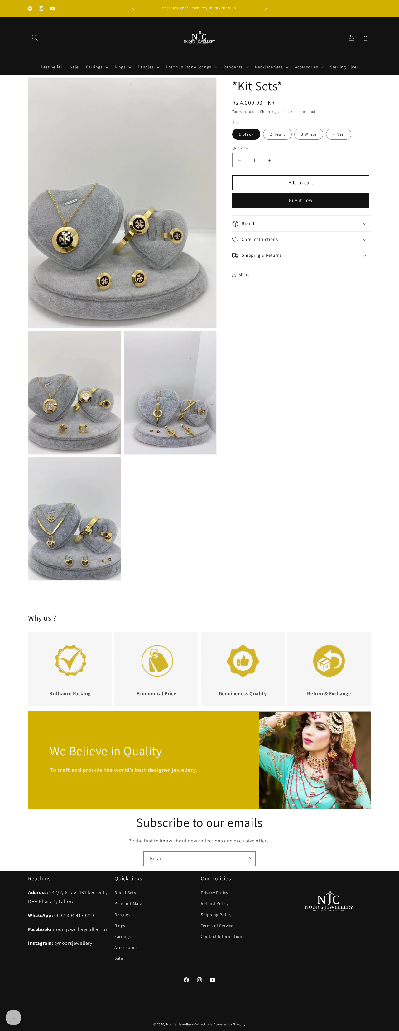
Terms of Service (217, 925)
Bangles (122, 914)
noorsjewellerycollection (80, 929)
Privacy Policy (214, 893)
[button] (35, 38)
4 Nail (339, 134)
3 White (309, 134)
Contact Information (221, 937)
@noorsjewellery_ (75, 943)
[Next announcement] (266, 8)
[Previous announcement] (133, 8)
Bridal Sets (125, 893)
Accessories (126, 947)
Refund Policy (214, 904)
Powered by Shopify (230, 1024)
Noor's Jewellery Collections (189, 1024)
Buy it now (301, 201)
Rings (119, 925)
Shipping (268, 111)
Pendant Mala (128, 904)
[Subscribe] (248, 858)
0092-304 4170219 (74, 915)
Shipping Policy (216, 914)
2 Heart (277, 134)
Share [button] (244, 275)
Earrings (122, 937)
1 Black (246, 134)
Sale (118, 958)
